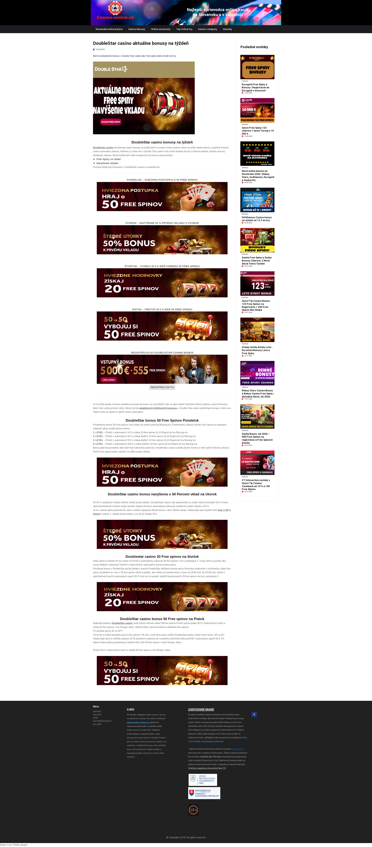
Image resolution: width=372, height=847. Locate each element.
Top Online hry (184, 29)
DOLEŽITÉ (97, 715)
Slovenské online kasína (109, 29)
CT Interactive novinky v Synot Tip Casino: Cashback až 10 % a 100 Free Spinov (256, 485)
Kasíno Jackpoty (207, 29)
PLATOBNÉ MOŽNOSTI (102, 721)
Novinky (227, 29)
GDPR (95, 718)
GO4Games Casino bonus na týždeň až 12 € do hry (257, 219)
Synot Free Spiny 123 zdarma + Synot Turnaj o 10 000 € (258, 130)
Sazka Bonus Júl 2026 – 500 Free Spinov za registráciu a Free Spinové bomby (257, 438)
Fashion (245, 81)
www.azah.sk (237, 749)
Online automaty (160, 29)
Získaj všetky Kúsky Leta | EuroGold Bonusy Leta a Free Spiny (257, 350)
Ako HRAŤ (97, 724)
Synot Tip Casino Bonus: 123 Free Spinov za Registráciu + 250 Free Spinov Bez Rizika (256, 305)
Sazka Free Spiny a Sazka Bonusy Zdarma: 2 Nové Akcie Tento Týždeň (257, 260)
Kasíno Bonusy (136, 29)
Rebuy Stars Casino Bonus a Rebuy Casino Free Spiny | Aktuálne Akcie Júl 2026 (258, 393)
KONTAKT (97, 711)
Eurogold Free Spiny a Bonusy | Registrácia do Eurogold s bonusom (255, 87)
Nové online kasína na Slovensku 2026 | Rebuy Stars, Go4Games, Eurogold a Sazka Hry (258, 175)
